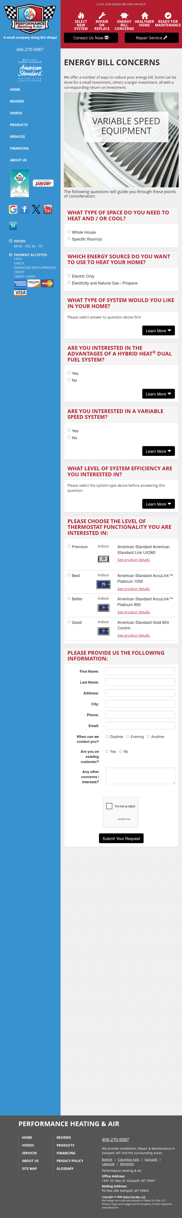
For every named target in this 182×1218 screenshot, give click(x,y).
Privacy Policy (70, 1161)
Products (19, 125)
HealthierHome (144, 23)
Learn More (156, 330)
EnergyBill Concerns (124, 24)
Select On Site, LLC (134, 1196)
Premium (80, 546)
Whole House (84, 232)
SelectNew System (81, 24)
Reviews (17, 101)
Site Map (29, 1168)
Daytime (116, 736)
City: (95, 703)
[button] (121, 838)
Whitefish (127, 1164)
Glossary (65, 1168)
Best (76, 575)
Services (17, 136)
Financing (19, 148)
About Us (18, 160)
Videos (16, 113)
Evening (137, 736)
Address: (91, 693)
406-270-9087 (115, 1140)
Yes (75, 373)
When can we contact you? (88, 739)
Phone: (93, 714)
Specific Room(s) (87, 239)
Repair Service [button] (149, 37)
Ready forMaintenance (168, 23)
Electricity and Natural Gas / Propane (105, 283)
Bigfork (107, 1159)
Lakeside (108, 1164)
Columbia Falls (128, 1159)
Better (77, 598)
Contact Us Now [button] (89, 37)
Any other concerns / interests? (90, 776)
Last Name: (89, 682)
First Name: (89, 671)
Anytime (157, 736)
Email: (94, 725)
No (74, 380)
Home (15, 89)
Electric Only (83, 276)
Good (77, 622)
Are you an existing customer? (90, 756)
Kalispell (151, 1159)
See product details (133, 559)
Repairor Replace (102, 24)
